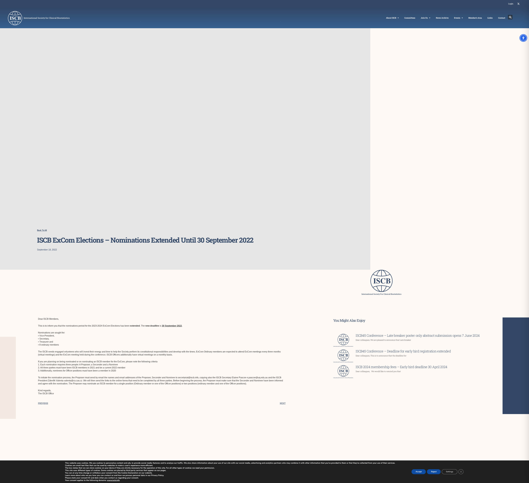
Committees (409, 18)
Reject (434, 471)
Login (510, 3)
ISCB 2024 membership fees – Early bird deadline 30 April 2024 (401, 367)
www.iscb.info (113, 480)
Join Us (424, 18)
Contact (501, 18)
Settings (449, 471)
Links (490, 18)
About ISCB (391, 18)
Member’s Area (475, 18)
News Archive (442, 18)
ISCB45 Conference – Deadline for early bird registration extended (403, 351)
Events (457, 18)
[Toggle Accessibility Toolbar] (523, 38)
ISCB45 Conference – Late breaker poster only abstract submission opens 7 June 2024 (418, 335)
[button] (510, 17)
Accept (419, 471)
